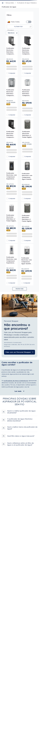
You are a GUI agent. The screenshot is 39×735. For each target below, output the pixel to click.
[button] (19, 412)
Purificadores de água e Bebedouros (27, 3)
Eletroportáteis (10, 3)
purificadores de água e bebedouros (16, 381)
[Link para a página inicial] (2, 3)
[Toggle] (28, 22)
